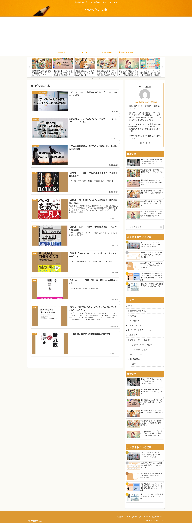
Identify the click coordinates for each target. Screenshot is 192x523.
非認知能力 (133, 335)
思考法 (133, 316)
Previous (29, 67)
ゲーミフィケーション (138, 325)
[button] (161, 227)
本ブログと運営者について (140, 330)
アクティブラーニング (140, 340)
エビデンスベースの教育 (141, 345)
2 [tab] (96, 79)
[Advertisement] (96, 32)
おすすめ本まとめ (138, 311)
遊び (134, 364)
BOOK (130, 306)
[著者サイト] (140, 143)
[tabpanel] (41, 66)
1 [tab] (93, 79)
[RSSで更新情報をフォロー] (149, 143)
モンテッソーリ (137, 354)
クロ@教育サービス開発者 (145, 102)
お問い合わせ (137, 517)
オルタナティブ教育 (139, 350)
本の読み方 (135, 320)
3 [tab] (99, 79)
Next (163, 67)
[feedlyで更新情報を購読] (146, 143)
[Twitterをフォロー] (143, 143)
